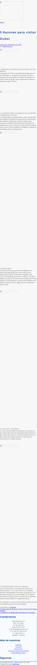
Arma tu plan (18, 649)
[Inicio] (11, 19)
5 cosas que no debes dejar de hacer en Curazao (17, 612)
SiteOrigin (15, 664)
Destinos (13, 607)
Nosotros (18, 645)
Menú (2, 22)
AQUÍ (24, 604)
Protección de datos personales (18, 651)
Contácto (18, 647)
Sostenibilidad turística (18, 653)
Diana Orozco (8, 46)
